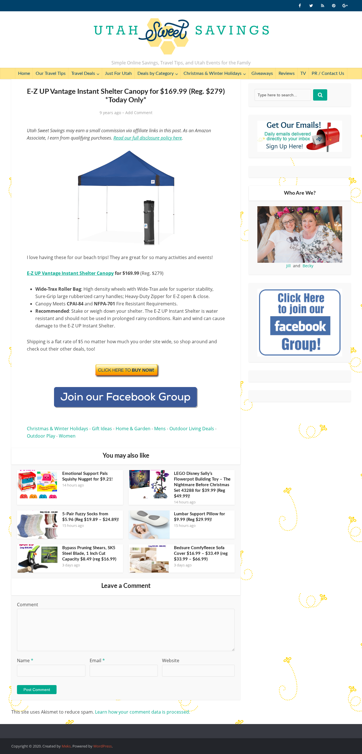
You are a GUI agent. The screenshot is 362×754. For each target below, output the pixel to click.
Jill (288, 265)
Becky (308, 265)
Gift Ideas (102, 428)
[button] (216, 152)
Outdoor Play (41, 436)
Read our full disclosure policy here (147, 138)
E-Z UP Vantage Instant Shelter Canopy (70, 273)
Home (24, 73)
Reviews (287, 73)
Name (25, 660)
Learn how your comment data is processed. (142, 712)
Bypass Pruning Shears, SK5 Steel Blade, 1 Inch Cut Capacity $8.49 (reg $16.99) (89, 553)
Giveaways (262, 73)
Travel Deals (83, 73)
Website (170, 660)
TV (303, 73)
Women (67, 436)
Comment (27, 604)
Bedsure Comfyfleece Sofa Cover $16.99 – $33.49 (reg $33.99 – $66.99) (201, 553)
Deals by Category (155, 73)
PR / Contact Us (328, 73)
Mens (160, 428)
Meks (66, 746)
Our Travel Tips (51, 73)
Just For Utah (118, 73)
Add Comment (138, 112)
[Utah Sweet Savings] (181, 37)
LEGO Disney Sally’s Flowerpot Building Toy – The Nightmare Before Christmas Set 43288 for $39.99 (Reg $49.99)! (202, 484)
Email (97, 660)
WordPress (102, 746)
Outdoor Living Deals (191, 428)
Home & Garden (133, 428)
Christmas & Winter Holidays (213, 73)
